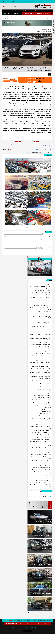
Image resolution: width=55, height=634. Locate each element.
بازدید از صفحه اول (46, 149)
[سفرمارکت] (27, 80)
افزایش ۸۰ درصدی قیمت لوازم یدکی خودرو (42, 435)
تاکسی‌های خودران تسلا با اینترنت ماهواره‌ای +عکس (40, 460)
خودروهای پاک (37, 10)
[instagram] (53, 24)
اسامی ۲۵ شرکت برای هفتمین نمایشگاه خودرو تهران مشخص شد (40, 402)
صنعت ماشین (44, 86)
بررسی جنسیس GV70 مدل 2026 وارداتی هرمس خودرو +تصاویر (42, 608)
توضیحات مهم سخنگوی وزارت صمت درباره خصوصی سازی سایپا (40, 369)
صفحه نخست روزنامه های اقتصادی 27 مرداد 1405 (40, 381)
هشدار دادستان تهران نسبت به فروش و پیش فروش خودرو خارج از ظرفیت (40, 339)
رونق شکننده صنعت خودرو (45, 303)
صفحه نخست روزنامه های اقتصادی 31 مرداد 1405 (40, 320)
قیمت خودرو (40, 145)
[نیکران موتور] (27, 23)
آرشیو (13, 1)
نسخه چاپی (21, 149)
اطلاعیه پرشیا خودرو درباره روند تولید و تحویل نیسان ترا (40, 485)
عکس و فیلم (27, 10)
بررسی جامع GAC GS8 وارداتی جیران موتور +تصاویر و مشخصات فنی (41, 579)
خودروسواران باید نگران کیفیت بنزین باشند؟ (42, 284)
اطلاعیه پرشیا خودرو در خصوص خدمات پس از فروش (36, 13)
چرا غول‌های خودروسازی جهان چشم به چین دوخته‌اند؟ (40, 432)
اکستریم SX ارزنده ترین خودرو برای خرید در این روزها (40, 441)
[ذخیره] (7, 18)
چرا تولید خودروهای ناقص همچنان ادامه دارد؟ (41, 397)
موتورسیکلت (32, 10)
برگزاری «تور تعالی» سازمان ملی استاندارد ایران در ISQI (40, 342)
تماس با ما (20, 1)
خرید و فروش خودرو (34, 145)
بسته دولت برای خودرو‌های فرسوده (43, 351)
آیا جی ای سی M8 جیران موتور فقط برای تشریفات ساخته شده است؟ (40, 298)
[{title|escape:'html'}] (40, 269)
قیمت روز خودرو (21, 10)
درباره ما (16, 1)
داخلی (45, 18)
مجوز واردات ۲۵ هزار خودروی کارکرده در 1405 (41, 305)
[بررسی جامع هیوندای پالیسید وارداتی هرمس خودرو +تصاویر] (40, 589)
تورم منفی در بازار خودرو (23, 208)
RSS (3, 1)
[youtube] (53, 29)
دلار (37, 145)
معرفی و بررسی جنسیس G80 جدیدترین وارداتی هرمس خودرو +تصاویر (41, 550)
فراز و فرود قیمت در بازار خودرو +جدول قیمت (42, 174)
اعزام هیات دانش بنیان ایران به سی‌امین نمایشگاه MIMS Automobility (40, 427)
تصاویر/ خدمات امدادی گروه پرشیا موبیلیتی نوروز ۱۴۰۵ (40, 277)
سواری (46, 10)
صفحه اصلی (50, 10)
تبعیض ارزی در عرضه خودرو (46, 226)
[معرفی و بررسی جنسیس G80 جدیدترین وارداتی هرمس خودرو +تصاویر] (40, 546)
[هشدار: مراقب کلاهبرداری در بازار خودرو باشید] (39, 200)
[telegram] (53, 27)
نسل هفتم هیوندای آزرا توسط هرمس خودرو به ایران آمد (40, 326)
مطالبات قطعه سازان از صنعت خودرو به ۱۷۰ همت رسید (40, 344)
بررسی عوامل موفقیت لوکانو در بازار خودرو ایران (41, 430)
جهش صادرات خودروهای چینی (44, 413)
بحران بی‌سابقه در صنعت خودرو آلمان (43, 480)
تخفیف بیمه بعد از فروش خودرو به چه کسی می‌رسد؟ (40, 376)
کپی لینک (28, 153)
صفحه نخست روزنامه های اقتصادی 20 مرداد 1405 (40, 469)
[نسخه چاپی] (5, 18)
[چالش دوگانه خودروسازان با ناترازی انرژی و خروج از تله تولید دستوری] (16, 217)
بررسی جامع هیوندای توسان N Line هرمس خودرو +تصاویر (43, 535)
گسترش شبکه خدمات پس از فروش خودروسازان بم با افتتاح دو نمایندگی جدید (40, 383)
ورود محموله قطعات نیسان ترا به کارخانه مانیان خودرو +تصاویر (40, 444)
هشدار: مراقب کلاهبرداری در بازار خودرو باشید (42, 208)
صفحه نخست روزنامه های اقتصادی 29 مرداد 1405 (40, 330)
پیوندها (10, 1)
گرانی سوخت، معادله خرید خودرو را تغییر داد (42, 482)
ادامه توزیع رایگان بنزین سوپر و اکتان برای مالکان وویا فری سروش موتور (40, 406)
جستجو (6, 1)
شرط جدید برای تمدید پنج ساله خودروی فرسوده (41, 366)
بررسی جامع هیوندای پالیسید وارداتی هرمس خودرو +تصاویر (42, 593)
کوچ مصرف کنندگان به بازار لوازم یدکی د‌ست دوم (41, 439)
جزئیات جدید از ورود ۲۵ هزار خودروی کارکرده (42, 290)
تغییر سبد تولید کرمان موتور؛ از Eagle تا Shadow (41, 422)
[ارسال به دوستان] (4, 18)
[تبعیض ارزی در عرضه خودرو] (39, 217)
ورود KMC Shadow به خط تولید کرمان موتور (41, 467)
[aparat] (53, 32)
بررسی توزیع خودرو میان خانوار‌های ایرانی (42, 416)
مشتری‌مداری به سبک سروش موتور (43, 332)
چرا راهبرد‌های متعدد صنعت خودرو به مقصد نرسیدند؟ (40, 437)
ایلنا (48, 135)
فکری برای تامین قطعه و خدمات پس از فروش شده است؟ (40, 373)
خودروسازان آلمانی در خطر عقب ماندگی (43, 452)
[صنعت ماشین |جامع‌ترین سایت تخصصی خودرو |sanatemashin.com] (41, 6)
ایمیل (49, 236)
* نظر (49, 238)
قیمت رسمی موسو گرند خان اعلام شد (43, 314)
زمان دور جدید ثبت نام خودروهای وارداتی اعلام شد (40, 301)
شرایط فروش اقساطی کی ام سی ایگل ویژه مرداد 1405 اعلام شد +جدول (40, 410)
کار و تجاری (42, 10)
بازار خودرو (44, 145)
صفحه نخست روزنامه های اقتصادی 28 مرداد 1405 (40, 360)
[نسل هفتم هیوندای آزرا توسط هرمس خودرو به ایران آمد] (40, 517)
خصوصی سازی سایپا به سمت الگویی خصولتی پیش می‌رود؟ (40, 363)
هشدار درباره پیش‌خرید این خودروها (43, 311)
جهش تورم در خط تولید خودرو (44, 393)
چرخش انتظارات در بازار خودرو (44, 465)
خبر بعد (35, 141)
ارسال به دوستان (33, 149)
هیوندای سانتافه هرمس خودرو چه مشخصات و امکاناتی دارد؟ (40, 390)
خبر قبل (18, 141)
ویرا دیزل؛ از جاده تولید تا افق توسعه (43, 387)
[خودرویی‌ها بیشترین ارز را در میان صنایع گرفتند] (16, 182)
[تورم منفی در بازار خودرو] (16, 200)
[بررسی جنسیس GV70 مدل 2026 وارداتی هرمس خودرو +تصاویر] (40, 604)
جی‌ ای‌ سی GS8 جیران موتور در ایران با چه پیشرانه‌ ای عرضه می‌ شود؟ (40, 323)
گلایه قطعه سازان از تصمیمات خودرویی (43, 476)
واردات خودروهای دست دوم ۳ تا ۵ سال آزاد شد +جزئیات (40, 317)
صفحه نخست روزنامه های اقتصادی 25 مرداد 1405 (40, 424)
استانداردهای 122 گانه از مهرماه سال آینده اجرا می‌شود (40, 478)
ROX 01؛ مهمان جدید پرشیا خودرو (43, 378)
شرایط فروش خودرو (13, 10)
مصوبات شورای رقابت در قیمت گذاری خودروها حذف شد (40, 335)
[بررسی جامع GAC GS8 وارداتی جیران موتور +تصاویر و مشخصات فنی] (40, 575)
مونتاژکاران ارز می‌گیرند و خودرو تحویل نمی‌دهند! (42, 191)
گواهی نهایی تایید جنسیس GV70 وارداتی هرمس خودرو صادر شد (40, 287)
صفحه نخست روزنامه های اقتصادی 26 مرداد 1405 (40, 400)
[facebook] (53, 21)
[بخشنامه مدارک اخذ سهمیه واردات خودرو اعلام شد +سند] (16, 165)
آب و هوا (34, 623)
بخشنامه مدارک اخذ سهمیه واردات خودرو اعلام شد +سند (17, 174)
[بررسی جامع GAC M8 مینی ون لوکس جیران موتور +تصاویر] (40, 560)
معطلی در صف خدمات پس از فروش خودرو (42, 395)
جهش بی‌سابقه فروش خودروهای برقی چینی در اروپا (40, 454)
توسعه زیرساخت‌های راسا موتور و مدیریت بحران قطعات (40, 463)
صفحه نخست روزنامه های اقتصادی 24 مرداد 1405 (40, 448)
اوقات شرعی (42, 623)
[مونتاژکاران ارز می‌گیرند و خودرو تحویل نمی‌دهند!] (39, 182)
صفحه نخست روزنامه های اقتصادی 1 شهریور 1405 (40, 292)
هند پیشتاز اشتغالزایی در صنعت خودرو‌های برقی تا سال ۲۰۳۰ (40, 457)
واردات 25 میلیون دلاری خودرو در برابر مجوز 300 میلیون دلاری (40, 419)
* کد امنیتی (48, 247)
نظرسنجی (27, 623)
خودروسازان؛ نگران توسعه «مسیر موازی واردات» (41, 356)
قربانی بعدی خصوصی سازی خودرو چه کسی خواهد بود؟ (40, 472)
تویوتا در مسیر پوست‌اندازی (45, 349)
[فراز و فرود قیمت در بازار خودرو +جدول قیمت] (39, 165)
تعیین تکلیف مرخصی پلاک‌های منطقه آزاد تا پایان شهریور (40, 308)
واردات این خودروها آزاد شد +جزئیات (43, 353)
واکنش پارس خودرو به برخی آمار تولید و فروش (41, 358)
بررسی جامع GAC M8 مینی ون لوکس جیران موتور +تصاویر (42, 564)
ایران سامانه (25, 631)
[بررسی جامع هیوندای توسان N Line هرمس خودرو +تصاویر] (40, 531)
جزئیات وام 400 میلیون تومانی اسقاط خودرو (42, 450)
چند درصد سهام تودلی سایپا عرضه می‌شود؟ (42, 346)
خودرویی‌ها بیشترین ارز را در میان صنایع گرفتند (19, 191)
